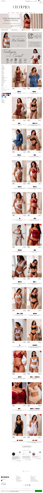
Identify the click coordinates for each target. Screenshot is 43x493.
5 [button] (28, 471)
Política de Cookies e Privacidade (14, 491)
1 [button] (20, 27)
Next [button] (41, 461)
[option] (21, 21)
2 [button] (21, 27)
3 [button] (22, 27)
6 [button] (29, 471)
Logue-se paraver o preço (24, 88)
